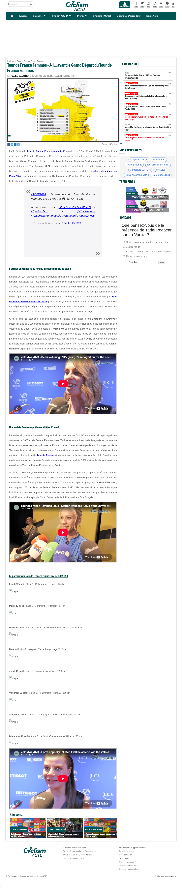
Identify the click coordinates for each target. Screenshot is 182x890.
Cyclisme (11, 61)
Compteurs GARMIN (140, 170)
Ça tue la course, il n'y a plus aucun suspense (149, 251)
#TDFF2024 (38, 194)
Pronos (80, 16)
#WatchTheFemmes (44, 215)
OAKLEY (160, 170)
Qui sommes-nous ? (127, 862)
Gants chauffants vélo (136, 175)
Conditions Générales (128, 865)
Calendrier (38, 16)
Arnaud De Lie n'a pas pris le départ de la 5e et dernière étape (148, 127)
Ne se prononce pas (136, 256)
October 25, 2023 (72, 223)
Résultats (133, 262)
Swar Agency (170, 876)
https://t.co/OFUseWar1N (75, 207)
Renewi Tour (158, 159)
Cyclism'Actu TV (60, 16)
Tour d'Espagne (134, 164)
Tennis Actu (152, 16)
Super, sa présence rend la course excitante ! (148, 242)
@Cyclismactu (86, 211)
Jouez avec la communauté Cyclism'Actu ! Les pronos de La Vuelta (148, 85)
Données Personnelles (128, 869)
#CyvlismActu (39, 211)
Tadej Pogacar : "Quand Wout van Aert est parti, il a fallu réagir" (148, 117)
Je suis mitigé (133, 247)
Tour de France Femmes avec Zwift (46, 151)
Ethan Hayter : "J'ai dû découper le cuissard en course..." (148, 137)
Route (19, 61)
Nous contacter (125, 855)
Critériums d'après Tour (128, 16)
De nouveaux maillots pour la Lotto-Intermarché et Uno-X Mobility (148, 96)
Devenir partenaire (126, 851)
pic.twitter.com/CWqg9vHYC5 (76, 215)
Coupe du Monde (139, 159)
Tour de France (45, 455)
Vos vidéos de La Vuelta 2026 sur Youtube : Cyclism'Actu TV (148, 75)
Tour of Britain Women (158, 164)
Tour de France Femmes (34, 61)
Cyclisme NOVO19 (102, 16)
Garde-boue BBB (161, 175)
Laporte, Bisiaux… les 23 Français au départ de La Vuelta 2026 (148, 106)
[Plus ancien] (121, 143)
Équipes (23, 16)
